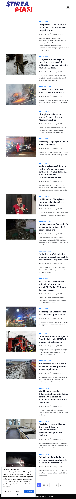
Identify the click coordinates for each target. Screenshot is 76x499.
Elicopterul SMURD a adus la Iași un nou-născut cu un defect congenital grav (53, 27)
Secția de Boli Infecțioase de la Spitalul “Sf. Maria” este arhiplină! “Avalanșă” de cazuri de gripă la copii (53, 285)
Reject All (18, 491)
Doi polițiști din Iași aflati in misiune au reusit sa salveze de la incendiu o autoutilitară (53, 460)
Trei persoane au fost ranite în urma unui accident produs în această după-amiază (52, 366)
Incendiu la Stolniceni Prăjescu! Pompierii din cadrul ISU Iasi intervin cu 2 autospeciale (53, 339)
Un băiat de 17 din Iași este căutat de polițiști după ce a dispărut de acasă (51, 202)
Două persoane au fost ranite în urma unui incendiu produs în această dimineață (53, 227)
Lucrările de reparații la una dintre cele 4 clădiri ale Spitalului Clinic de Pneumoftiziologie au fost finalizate (52, 429)
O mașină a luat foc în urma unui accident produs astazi (52, 91)
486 (56, 485)
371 (48, 485)
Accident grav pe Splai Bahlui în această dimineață (53, 143)
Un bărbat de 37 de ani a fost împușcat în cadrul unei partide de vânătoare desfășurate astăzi (53, 257)
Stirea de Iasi (45, 34)
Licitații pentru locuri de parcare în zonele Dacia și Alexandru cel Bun (50, 117)
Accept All (29, 491)
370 (44, 485)
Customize (8, 491)
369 (39, 485)
